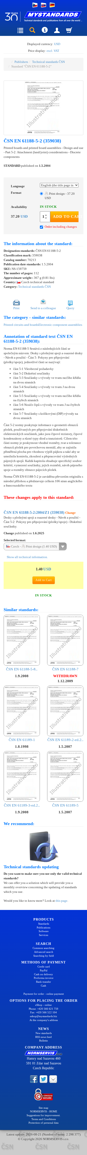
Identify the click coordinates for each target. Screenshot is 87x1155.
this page (61, 900)
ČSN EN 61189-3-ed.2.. (22, 805)
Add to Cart (66, 216)
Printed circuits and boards (21, 325)
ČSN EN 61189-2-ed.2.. (65, 740)
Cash (43, 985)
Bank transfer (43, 981)
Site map (43, 1107)
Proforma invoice (43, 977)
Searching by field (43, 955)
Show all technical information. (27, 557)
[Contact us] (53, 1078)
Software (44, 931)
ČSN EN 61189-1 (22, 740)
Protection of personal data (43, 1122)
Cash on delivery (43, 974)
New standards (44, 1033)
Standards (43, 923)
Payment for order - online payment (43, 993)
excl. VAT (53, 51)
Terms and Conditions (43, 1119)
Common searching (43, 948)
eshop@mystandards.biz (43, 1016)
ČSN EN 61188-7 (65, 669)
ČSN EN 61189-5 (65, 805)
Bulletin (43, 1040)
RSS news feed (43, 1036)
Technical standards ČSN (48, 62)
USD (57, 44)
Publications (43, 927)
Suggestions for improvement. (43, 1115)
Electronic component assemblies (60, 325)
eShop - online (43, 1004)
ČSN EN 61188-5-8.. (21, 669)
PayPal (43, 970)
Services (43, 935)
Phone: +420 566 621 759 (43, 1008)
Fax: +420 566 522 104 (43, 1012)
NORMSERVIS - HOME (43, 1111)
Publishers (21, 62)
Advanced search (43, 951)
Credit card (43, 966)
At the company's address (43, 1020)
